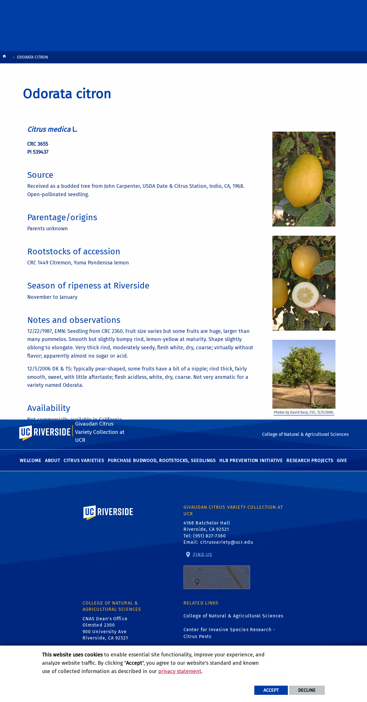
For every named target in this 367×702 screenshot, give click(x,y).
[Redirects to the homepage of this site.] (4, 57)
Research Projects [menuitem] (309, 460)
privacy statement (179, 671)
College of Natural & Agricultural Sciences (233, 616)
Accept (271, 690)
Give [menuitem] (342, 460)
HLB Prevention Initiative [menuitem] (251, 460)
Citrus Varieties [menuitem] (84, 460)
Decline (307, 690)
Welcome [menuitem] (31, 460)
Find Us (202, 554)
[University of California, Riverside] (108, 521)
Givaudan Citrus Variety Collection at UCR (99, 432)
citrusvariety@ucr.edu (226, 542)
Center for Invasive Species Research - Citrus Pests (229, 633)
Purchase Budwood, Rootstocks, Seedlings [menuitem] (162, 460)
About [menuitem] (52, 460)
